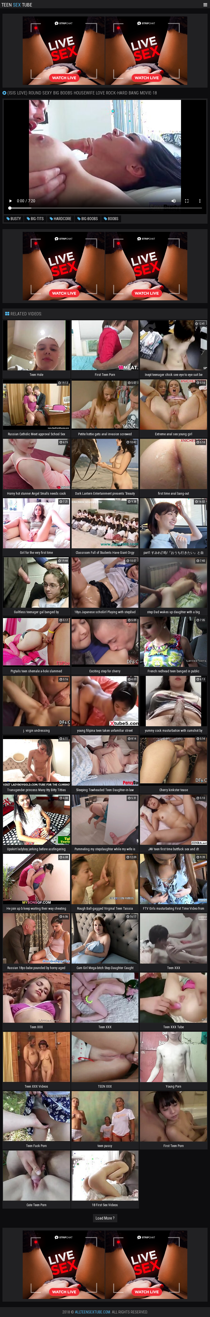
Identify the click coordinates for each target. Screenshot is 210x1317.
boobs (112, 219)
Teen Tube (16, 4)
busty (15, 219)
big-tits (37, 219)
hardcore (62, 219)
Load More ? (105, 1218)
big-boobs (89, 219)
